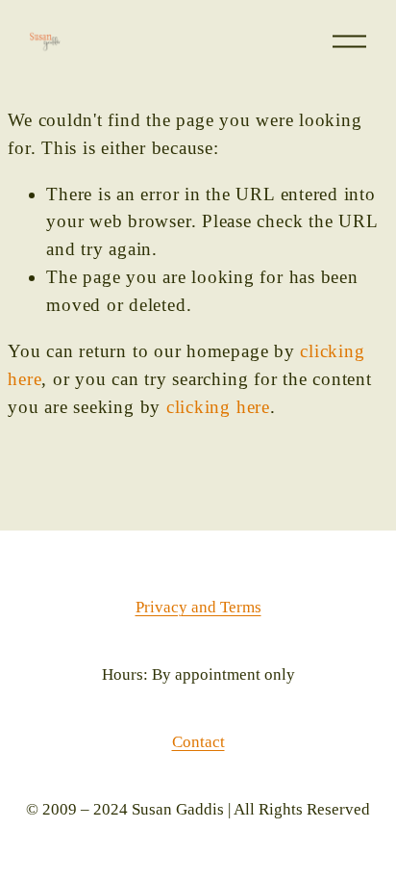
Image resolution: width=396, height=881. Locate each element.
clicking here (218, 407)
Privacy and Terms (198, 607)
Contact (198, 742)
